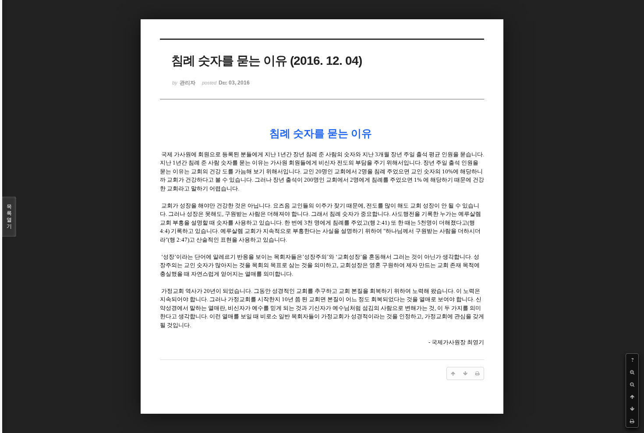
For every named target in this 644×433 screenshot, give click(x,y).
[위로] (632, 397)
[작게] (632, 384)
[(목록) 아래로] (632, 409)
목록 (9, 216)
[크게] (632, 372)
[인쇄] (632, 421)
